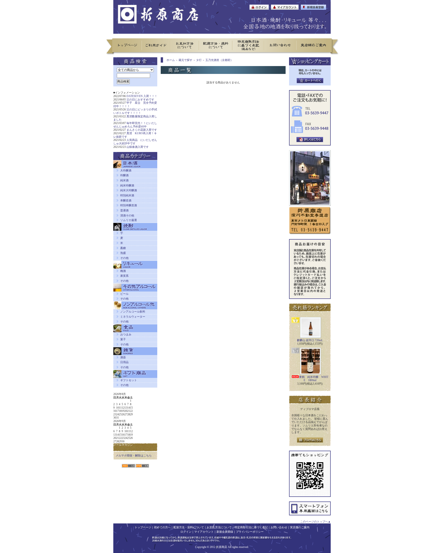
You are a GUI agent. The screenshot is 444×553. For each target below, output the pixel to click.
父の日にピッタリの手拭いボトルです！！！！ (135, 111)
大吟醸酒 (125, 170)
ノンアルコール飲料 (132, 311)
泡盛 (123, 253)
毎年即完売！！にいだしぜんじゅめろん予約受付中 (135, 125)
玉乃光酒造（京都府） (219, 60)
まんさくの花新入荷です (141, 129)
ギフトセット (128, 380)
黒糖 (123, 248)
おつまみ (125, 334)
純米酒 (124, 180)
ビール (124, 293)
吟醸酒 (124, 175)
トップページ (143, 527)
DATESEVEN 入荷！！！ (141, 96)
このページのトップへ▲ (315, 521)
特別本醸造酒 (128, 205)
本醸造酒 (125, 200)
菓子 (123, 339)
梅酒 (123, 271)
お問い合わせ (279, 527)
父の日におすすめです (140, 99)
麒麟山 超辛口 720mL (310, 340)
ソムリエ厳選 (128, 220)
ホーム (170, 60)
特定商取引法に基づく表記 (251, 527)
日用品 (124, 362)
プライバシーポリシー (250, 531)
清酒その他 (127, 215)
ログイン (185, 531)
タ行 (199, 60)
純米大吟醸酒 (128, 190)
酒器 (123, 357)
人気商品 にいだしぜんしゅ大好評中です (135, 141)
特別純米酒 (127, 195)
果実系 (124, 275)
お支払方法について (219, 527)
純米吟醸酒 (127, 185)
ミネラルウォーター (132, 316)
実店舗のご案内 (299, 527)
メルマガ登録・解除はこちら (134, 455)
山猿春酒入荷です (137, 147)
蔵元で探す (185, 60)
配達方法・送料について (188, 527)
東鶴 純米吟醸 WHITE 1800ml (313, 378)
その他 (124, 258)
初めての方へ (162, 527)
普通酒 (124, 210)
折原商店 (221, 547)
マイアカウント (204, 531)
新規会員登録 (224, 531)
